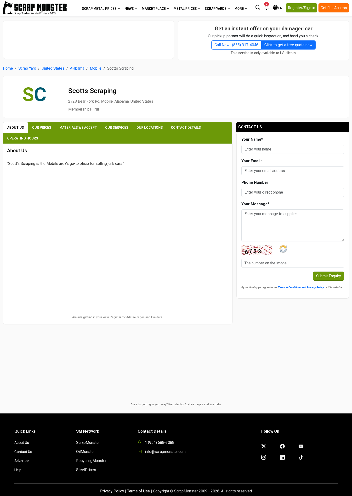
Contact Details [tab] (186, 127)
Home (8, 68)
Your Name (252, 139)
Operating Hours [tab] (22, 138)
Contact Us (23, 452)
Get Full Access (334, 8)
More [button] (239, 9)
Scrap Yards (216, 9)
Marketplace (154, 9)
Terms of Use (138, 491)
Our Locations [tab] (149, 127)
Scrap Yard (27, 68)
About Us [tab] (15, 127)
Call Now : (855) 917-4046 (236, 45)
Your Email (251, 161)
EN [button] (280, 8)
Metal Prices (186, 9)
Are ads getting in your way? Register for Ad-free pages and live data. (117, 317)
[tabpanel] (117, 195)
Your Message (255, 204)
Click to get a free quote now (288, 45)
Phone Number (254, 182)
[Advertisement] (89, 37)
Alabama (77, 68)
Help (17, 470)
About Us (21, 442)
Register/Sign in (301, 8)
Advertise (21, 461)
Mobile (96, 68)
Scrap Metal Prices (99, 9)
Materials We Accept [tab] (78, 127)
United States (53, 68)
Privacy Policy (112, 491)
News (130, 9)
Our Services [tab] (116, 127)
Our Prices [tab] (41, 127)
